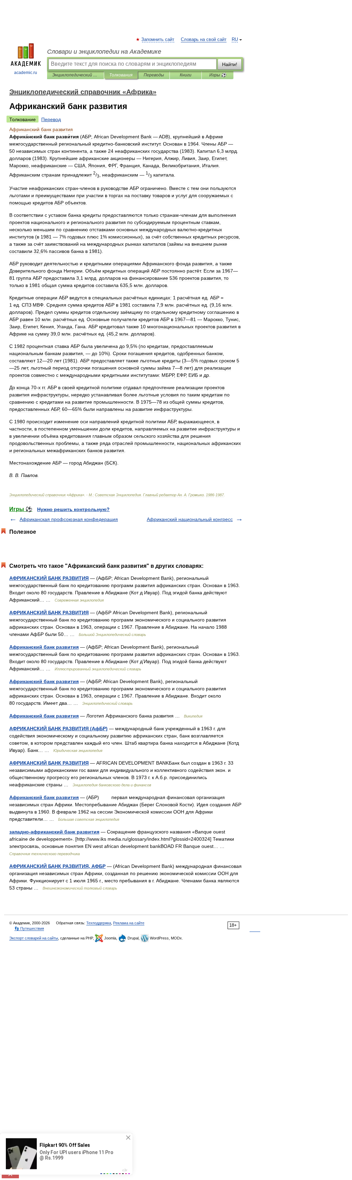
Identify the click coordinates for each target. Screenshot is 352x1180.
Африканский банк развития (44, 647)
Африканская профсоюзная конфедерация (69, 519)
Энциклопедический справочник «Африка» (75, 75)
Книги (185, 75)
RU (235, 39)
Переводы (154, 75)
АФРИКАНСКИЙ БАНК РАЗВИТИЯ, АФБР (57, 866)
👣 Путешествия (29, 928)
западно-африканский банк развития (54, 831)
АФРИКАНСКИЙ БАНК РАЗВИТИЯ (49, 578)
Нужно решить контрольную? (73, 509)
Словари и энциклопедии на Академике (104, 51)
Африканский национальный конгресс (190, 519)
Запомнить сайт (158, 39)
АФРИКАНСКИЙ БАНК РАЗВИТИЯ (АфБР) (58, 728)
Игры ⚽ (217, 75)
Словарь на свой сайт (204, 39)
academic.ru (25, 72)
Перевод (51, 119)
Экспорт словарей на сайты (33, 938)
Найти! (229, 64)
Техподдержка (98, 923)
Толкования (120, 75)
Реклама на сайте (128, 923)
